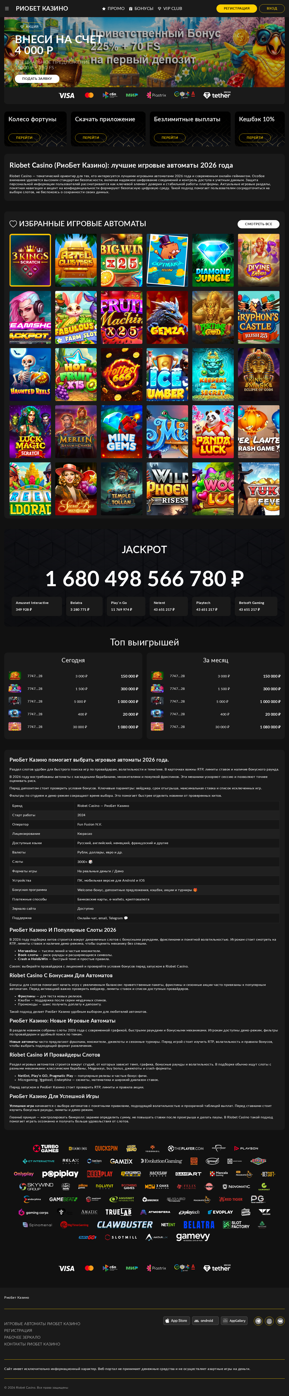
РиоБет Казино (42, 9)
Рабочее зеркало (22, 1337)
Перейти (24, 137)
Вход (272, 8)
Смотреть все (258, 224)
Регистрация (237, 8)
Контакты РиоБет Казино (32, 1344)
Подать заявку (37, 78)
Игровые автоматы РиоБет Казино (42, 1324)
